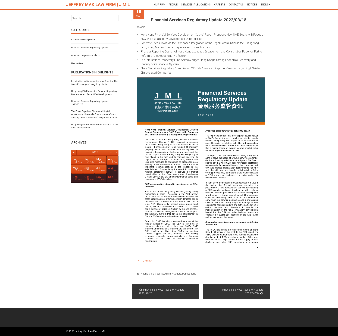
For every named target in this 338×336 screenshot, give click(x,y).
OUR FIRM (159, 4)
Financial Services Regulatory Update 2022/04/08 (242, 291)
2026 (95, 152)
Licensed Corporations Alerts (85, 55)
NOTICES (252, 4)
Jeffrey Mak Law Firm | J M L (98, 4)
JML (142, 27)
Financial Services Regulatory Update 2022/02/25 (161, 291)
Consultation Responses (83, 39)
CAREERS (219, 4)
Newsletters (77, 63)
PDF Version (144, 261)
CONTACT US (236, 4)
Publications (189, 273)
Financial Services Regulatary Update (160, 273)
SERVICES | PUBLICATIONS (196, 4)
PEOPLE (173, 4)
